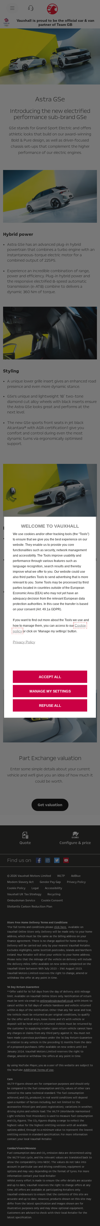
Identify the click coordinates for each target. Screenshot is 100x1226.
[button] (50, 691)
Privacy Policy (24, 642)
